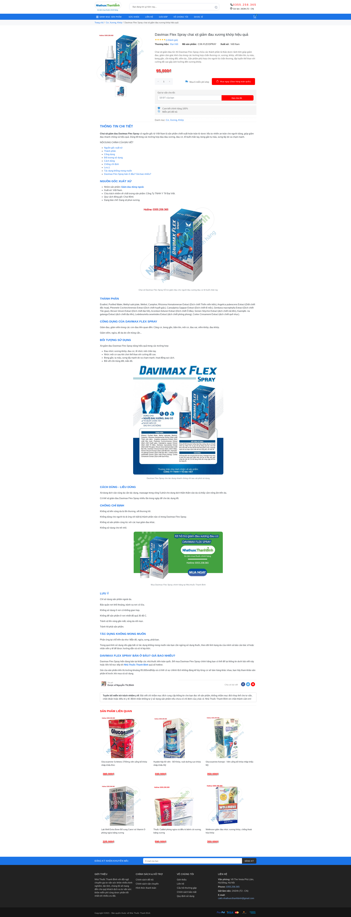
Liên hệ (180, 884)
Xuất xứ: (224, 44)
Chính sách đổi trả (144, 880)
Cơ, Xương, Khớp (114, 22)
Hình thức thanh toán (146, 888)
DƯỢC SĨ (198, 17)
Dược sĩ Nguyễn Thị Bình (120, 685)
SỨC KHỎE (134, 17)
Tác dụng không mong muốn (118, 171)
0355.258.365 (244, 4)
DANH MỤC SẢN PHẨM (111, 17)
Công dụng (109, 154)
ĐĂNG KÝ (249, 861)
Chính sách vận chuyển (147, 884)
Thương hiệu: (162, 44)
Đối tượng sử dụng (113, 157)
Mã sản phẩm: (189, 44)
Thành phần (110, 151)
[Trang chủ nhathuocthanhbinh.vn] (108, 6)
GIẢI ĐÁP (163, 17)
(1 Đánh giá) (172, 40)
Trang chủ (99, 22)
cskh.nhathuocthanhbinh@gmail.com (236, 898)
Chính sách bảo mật (186, 892)
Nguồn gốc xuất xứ (113, 148)
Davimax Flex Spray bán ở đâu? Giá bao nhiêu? (127, 174)
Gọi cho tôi (237, 98)
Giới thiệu (181, 880)
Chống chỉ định (111, 164)
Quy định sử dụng (185, 896)
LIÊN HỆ (149, 17)
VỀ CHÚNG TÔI (180, 17)
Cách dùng (109, 161)
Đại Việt (174, 44)
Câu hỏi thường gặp (187, 888)
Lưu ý (107, 167)
